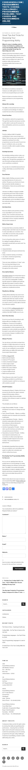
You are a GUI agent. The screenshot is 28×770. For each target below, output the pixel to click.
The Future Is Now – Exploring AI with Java (13, 627)
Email (4, 544)
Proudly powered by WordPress (10, 766)
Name (4, 536)
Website (4, 552)
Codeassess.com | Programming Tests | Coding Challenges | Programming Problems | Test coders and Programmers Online (12, 11)
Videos (4, 617)
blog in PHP (11, 356)
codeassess (9, 497)
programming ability (12, 499)
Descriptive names (7, 275)
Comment (5, 514)
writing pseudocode (17, 308)
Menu (14, 27)
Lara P (18, 33)
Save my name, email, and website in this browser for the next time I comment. (13, 563)
